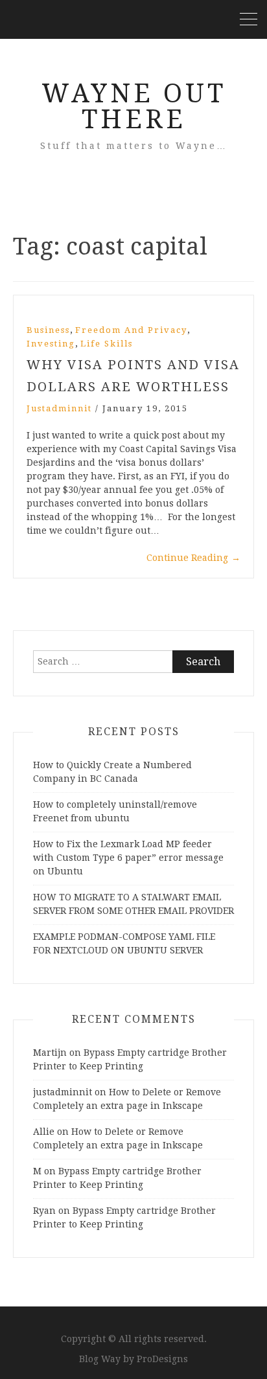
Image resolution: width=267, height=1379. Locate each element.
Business (48, 330)
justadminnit (59, 408)
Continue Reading (193, 558)
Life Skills (106, 343)
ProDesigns (162, 1359)
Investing (51, 343)
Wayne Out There (133, 106)
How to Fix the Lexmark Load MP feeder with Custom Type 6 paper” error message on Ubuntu (128, 857)
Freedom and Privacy (131, 330)
